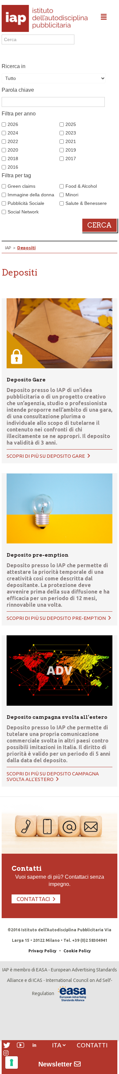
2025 (70, 124)
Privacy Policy (42, 951)
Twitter (6, 1045)
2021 (70, 141)
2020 (13, 150)
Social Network (23, 211)
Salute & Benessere (86, 203)
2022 (13, 141)
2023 (70, 132)
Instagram (6, 1053)
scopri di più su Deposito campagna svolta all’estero (53, 776)
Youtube (20, 1045)
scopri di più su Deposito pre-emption (57, 618)
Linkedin (34, 1045)
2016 (13, 167)
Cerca (99, 225)
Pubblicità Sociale (26, 203)
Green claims (21, 186)
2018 (13, 158)
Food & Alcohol (81, 186)
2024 (13, 132)
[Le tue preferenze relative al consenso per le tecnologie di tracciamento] (11, 1062)
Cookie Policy (77, 951)
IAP (8, 247)
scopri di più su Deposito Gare (46, 456)
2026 (13, 124)
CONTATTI (92, 1045)
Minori (71, 194)
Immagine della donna (31, 194)
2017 (70, 158)
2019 (70, 150)
